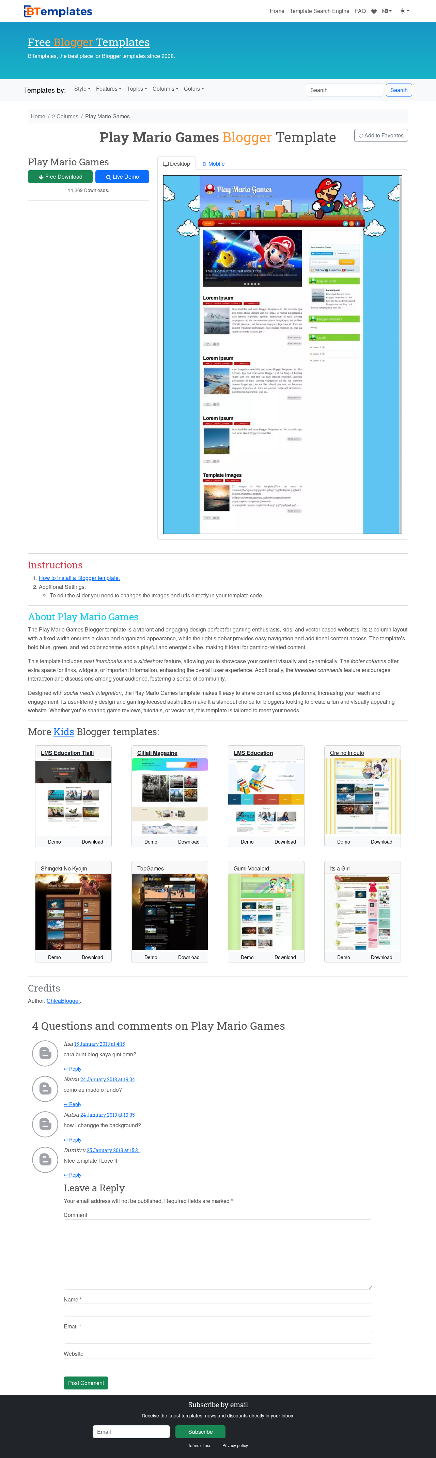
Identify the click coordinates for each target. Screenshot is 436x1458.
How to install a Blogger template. (79, 578)
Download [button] (92, 841)
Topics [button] (135, 88)
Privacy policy (235, 1445)
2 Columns (65, 116)
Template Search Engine (319, 11)
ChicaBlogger (63, 1001)
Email (72, 1326)
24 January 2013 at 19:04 (107, 1079)
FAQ (360, 11)
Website (73, 1353)
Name (73, 1299)
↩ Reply (72, 1068)
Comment (75, 1215)
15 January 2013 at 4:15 (99, 1044)
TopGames (150, 868)
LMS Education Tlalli (67, 753)
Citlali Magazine (157, 753)
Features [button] (107, 88)
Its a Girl (340, 868)
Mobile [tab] (216, 163)
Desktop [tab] (179, 163)
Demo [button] (54, 841)
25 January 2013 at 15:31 (113, 1150)
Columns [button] (163, 88)
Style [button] (80, 88)
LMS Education (253, 753)
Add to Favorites (383, 135)
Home (277, 11)
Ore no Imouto (347, 753)
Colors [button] (192, 88)
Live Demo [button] (125, 176)
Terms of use (200, 1445)
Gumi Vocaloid (251, 868)
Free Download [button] (63, 176)
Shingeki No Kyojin (64, 868)
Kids (63, 731)
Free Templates (89, 41)
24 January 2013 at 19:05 (107, 1115)
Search (399, 90)
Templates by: (45, 90)
